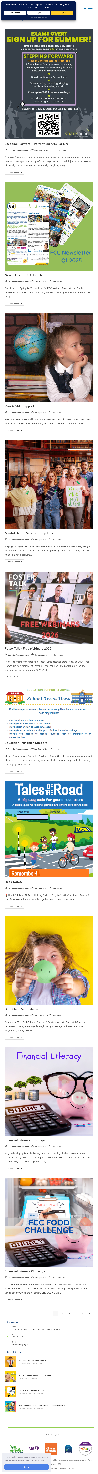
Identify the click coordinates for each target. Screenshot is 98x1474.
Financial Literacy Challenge (25, 1271)
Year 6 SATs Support (19, 406)
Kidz (65, 150)
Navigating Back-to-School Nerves (32, 1360)
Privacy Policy (55, 1435)
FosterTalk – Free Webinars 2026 (28, 648)
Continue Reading (15, 171)
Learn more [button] (39, 1460)
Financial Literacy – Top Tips (25, 1140)
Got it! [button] (26, 1467)
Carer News (56, 150)
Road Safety (14, 882)
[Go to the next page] (89, 1313)
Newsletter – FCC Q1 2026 (23, 275)
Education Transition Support (26, 743)
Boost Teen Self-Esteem (21, 1009)
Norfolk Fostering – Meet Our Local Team (35, 1375)
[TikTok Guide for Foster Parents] (10, 1391)
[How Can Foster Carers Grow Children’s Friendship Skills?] (10, 1406)
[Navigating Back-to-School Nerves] (10, 1361)
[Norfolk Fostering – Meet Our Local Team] (10, 1376)
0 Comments (37, 1363)
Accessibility (46, 1435)
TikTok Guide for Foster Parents (31, 1391)
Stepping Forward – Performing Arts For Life (36, 144)
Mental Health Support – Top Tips (29, 533)
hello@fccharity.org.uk (20, 1345)
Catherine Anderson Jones (18, 150)
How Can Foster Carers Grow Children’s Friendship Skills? (42, 1406)
